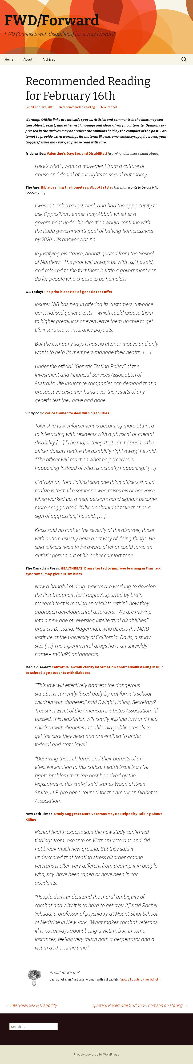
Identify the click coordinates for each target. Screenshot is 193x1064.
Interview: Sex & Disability (31, 1005)
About (28, 59)
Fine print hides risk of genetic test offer (78, 291)
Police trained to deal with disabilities (76, 413)
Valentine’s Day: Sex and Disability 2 (76, 153)
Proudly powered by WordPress (96, 1054)
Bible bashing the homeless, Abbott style (76, 187)
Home (9, 59)
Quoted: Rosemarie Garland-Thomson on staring (140, 1005)
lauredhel (110, 107)
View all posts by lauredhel (141, 979)
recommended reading (79, 107)
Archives (49, 59)
